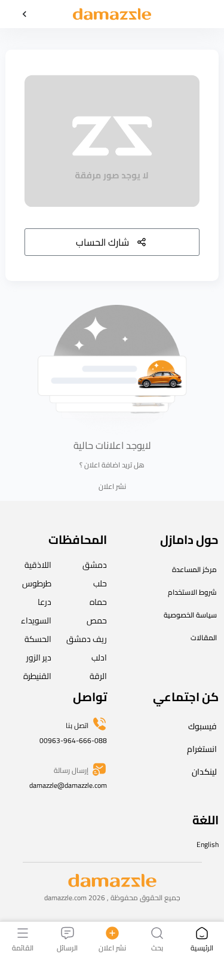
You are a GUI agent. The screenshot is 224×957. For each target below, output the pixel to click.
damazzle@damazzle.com (68, 785)
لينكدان (204, 771)
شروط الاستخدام (192, 592)
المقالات (204, 637)
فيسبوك (202, 726)
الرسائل (67, 947)
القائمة (22, 947)
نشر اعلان (112, 486)
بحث (157, 947)
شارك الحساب (102, 242)
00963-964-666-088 (73, 740)
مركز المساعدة (194, 569)
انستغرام (202, 749)
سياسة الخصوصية (190, 615)
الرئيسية (202, 947)
